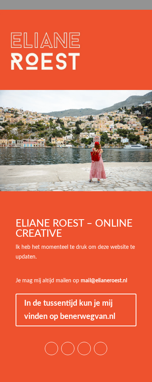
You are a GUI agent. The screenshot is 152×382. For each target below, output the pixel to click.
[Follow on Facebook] (84, 348)
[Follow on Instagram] (51, 348)
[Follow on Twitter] (100, 348)
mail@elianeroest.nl (104, 280)
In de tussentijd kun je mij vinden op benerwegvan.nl (69, 309)
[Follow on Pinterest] (67, 348)
